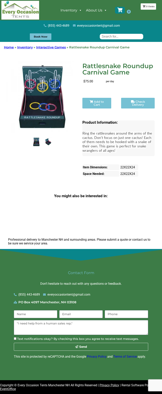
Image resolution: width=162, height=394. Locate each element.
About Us (94, 10)
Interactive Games (51, 47)
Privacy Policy (96, 356)
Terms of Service (125, 356)
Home (9, 47)
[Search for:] (121, 36)
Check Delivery (138, 103)
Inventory (68, 10)
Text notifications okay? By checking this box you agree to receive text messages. (78, 339)
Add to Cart (98, 103)
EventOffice (8, 389)
